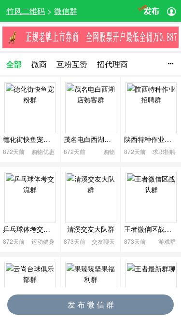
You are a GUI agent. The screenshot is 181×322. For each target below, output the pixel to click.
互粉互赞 (71, 64)
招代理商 (112, 64)
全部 (14, 64)
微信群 (65, 10)
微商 (39, 64)
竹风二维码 (25, 10)
